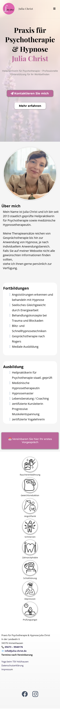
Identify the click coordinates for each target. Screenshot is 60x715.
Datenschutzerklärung (12, 665)
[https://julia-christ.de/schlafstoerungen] (30, 567)
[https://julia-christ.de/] (8, 8)
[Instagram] (35, 694)
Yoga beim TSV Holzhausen (15, 661)
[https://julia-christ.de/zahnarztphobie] (30, 547)
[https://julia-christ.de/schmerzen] (30, 526)
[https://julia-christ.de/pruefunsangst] (30, 609)
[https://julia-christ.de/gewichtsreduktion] (30, 485)
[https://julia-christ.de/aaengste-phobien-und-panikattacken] (30, 505)
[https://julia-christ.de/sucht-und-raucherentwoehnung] (30, 464)
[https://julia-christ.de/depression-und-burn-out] (30, 588)
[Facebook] (25, 694)
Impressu (6, 669)
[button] (54, 8)
